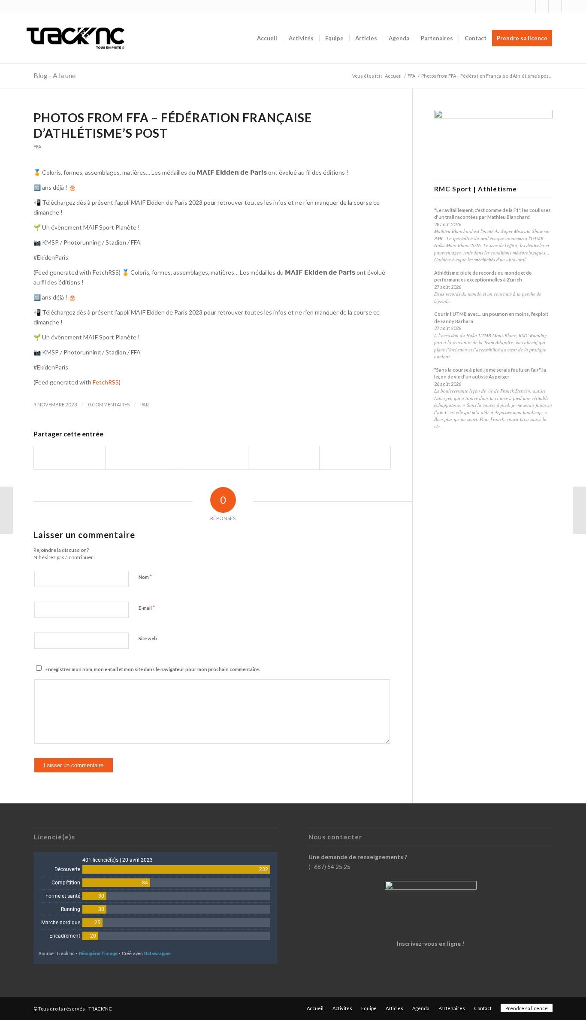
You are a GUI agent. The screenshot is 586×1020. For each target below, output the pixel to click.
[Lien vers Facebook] (542, 6)
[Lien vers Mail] (568, 6)
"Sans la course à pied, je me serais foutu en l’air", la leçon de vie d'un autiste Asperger (490, 373)
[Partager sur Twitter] (141, 457)
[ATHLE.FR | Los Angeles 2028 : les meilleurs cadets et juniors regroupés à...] (6, 510)
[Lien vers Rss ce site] (555, 6)
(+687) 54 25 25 (329, 866)
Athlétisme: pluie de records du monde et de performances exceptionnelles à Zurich (483, 276)
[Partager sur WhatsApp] (212, 457)
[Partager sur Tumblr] (283, 457)
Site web (148, 638)
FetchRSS (106, 382)
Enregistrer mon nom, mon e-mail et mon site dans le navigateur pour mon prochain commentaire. (152, 669)
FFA (37, 146)
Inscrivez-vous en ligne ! (430, 943)
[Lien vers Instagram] (529, 6)
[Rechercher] (566, 38)
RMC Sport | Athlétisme (475, 189)
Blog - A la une (54, 75)
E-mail (147, 607)
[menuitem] (267, 38)
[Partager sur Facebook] (69, 457)
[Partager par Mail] (355, 457)
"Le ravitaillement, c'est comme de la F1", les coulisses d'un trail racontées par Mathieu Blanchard (492, 213)
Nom (145, 576)
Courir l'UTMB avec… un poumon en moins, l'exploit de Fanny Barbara (491, 317)
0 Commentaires (109, 404)
